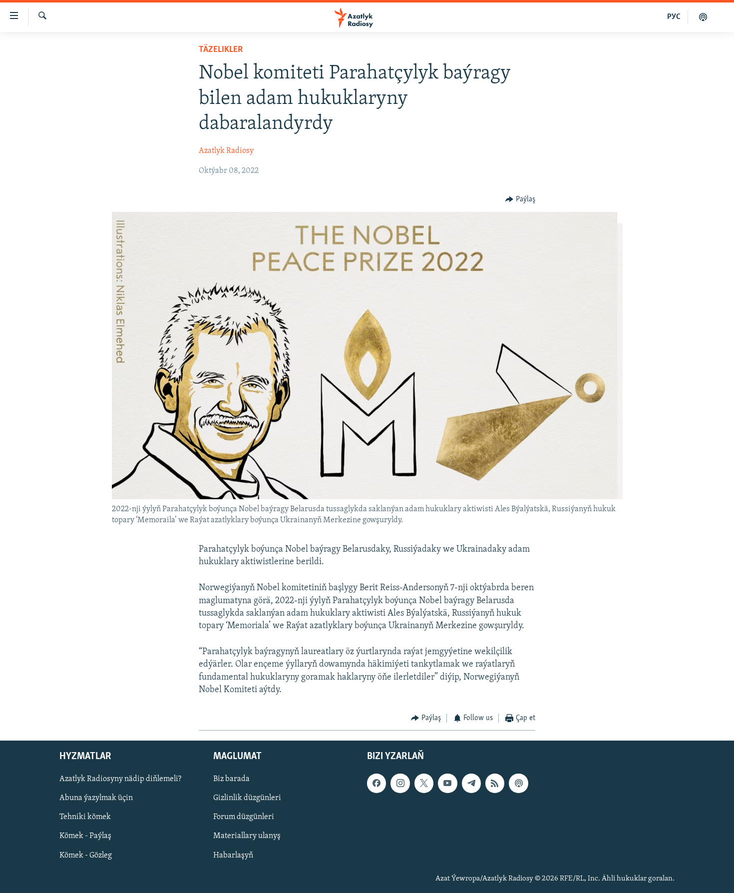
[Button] (520, 199)
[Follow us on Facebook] (376, 783)
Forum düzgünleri (243, 818)
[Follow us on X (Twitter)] (423, 783)
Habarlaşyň (233, 856)
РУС (674, 17)
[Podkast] (703, 17)
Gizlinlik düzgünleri (247, 799)
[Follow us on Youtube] (447, 783)
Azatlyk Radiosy (226, 151)
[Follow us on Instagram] (399, 783)
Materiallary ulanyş (247, 837)
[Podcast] (518, 783)
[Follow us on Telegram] (471, 783)
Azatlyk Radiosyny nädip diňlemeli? (120, 780)
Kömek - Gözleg (85, 856)
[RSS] (494, 783)
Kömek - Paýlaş (85, 837)
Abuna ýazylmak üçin (96, 799)
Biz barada (231, 780)
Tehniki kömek (85, 818)
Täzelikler (221, 49)
